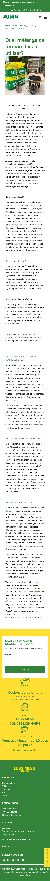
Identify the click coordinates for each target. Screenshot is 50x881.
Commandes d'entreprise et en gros (18, 831)
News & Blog (18, 25)
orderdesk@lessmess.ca (16, 617)
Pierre (4, 795)
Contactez (7, 822)
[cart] (40, 17)
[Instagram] (2, 860)
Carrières (6, 827)
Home (8, 25)
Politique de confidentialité (24, 872)
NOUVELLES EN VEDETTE (16, 839)
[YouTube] (21, 860)
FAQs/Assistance (9, 811)
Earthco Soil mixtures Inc (29, 591)
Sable (4, 792)
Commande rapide (47, 857)
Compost (6, 789)
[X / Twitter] (11, 860)
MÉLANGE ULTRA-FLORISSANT (19, 502)
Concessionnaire (9, 834)
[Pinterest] (16, 860)
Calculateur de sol (10, 808)
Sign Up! (25, 669)
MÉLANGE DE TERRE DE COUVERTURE (23, 438)
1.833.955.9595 (33, 10)
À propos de (9, 846)
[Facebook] (7, 860)
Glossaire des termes (11, 815)
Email (8, 654)
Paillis (4, 786)
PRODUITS (8, 777)
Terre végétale (8, 783)
